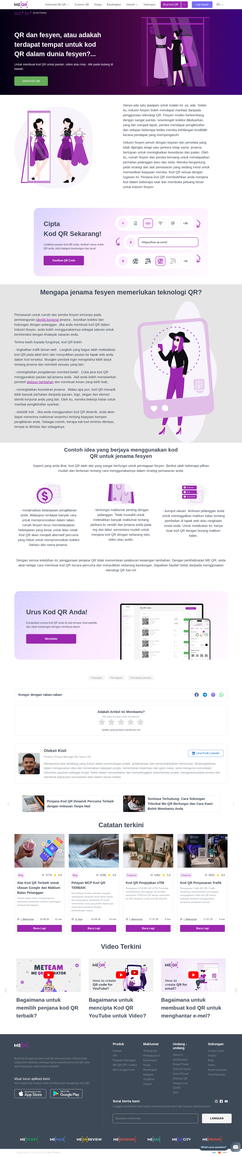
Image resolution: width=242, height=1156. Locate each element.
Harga (98, 4)
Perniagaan (116, 677)
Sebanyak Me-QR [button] (56, 4)
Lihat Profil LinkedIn (207, 753)
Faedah (117, 1050)
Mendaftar (51, 638)
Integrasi (148, 1074)
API (115, 1055)
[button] (220, 4)
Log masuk (202, 4)
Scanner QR (82, 4)
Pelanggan (96, 677)
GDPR (177, 1087)
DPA (175, 1092)
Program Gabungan (124, 1060)
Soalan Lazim (216, 1050)
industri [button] (130, 4)
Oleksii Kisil (55, 750)
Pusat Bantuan (216, 1074)
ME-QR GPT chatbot (125, 1065)
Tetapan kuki (180, 1083)
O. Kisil (78, 919)
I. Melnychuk (27, 919)
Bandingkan (114, 4)
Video (211, 1065)
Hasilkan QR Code (63, 260)
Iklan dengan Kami (124, 1069)
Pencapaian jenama (140, 677)
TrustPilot (148, 1079)
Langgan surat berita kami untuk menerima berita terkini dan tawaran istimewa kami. (162, 1106)
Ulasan (147, 1084)
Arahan (212, 1055)
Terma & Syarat (182, 1069)
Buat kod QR (170, 4)
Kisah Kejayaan (217, 1069)
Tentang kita (150, 1050)
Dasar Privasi (181, 1064)
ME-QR (17, 13)
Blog (27, 13)
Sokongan (149, 4)
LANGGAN (217, 1118)
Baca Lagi (39, 928)
